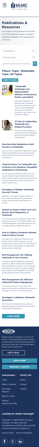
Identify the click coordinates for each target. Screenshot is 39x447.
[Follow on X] (12, 441)
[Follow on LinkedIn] (20, 441)
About (23, 380)
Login (4, 380)
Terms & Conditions (24, 433)
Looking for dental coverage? (18, 413)
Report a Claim (8, 396)
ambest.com (17, 347)
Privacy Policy (8, 433)
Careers (23, 389)
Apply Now (19, 360)
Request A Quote (19, 367)
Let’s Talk (13, 353)
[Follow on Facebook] (5, 441)
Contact (23, 384)
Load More (13, 316)
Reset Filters (10, 80)
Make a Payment (9, 384)
